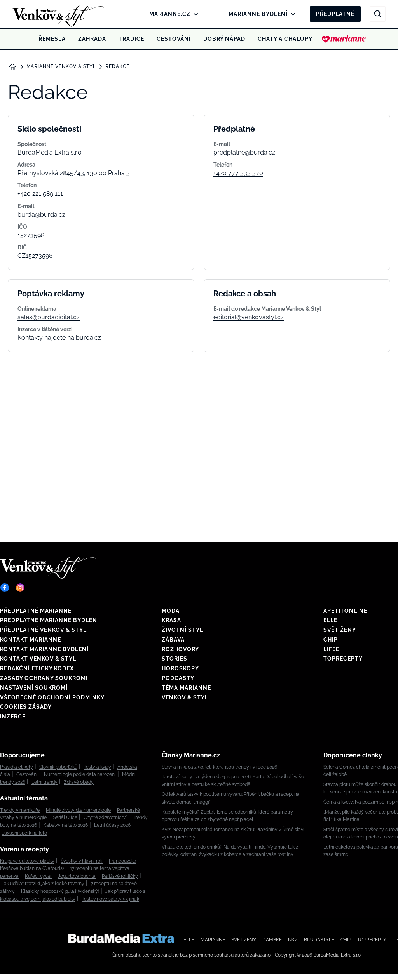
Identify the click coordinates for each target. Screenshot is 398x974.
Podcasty (178, 678)
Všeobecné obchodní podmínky (52, 697)
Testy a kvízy (97, 767)
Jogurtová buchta (77, 876)
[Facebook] (4, 587)
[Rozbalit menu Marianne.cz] (193, 14)
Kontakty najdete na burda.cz (59, 337)
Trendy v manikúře (20, 810)
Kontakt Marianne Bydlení (44, 649)
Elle (330, 620)
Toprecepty (343, 659)
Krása (171, 620)
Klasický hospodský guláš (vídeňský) (60, 891)
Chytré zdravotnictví (105, 817)
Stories (174, 659)
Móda (171, 611)
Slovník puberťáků (58, 767)
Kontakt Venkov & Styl (38, 659)
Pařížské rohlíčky (120, 876)
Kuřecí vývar (38, 876)
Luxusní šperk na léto (24, 833)
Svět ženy (339, 630)
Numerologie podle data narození (80, 774)
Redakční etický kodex (37, 668)
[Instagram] (20, 587)
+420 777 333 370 (238, 173)
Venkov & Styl (185, 697)
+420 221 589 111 (40, 193)
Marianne (213, 940)
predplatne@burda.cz (244, 152)
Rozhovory (180, 649)
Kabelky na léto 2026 (65, 825)
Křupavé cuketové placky (27, 861)
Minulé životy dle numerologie (78, 810)
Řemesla (52, 39)
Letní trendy (44, 782)
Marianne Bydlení (258, 14)
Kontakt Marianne (30, 640)
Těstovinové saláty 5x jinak (110, 899)
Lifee (331, 649)
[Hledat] (378, 14)
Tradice (131, 39)
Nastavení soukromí (34, 688)
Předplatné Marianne (36, 611)
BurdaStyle (319, 940)
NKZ (293, 940)
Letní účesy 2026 (112, 825)
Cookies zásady (26, 707)
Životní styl (182, 630)
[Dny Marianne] (344, 39)
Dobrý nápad (224, 39)
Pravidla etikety (16, 767)
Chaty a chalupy (285, 39)
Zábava (173, 640)
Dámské (272, 940)
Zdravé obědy (79, 782)
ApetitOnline (345, 611)
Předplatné (335, 14)
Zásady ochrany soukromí (44, 678)
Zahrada (92, 39)
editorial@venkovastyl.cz (248, 317)
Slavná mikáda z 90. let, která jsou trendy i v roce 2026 (219, 767)
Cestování (174, 39)
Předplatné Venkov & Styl (43, 630)
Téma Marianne (186, 688)
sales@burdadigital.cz (48, 317)
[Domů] (45, 14)
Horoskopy (180, 668)
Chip (330, 640)
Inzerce (13, 716)
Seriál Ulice (65, 817)
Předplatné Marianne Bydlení (49, 620)
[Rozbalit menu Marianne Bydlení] (291, 14)
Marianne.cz (169, 14)
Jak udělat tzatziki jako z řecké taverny (43, 883)
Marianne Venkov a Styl (61, 66)
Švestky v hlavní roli (82, 861)
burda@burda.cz (41, 214)
